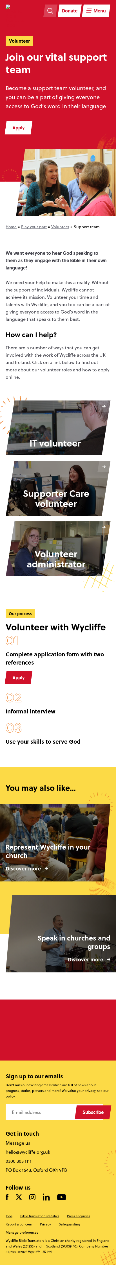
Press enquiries (78, 1216)
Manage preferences (22, 1232)
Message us (18, 1143)
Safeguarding (69, 1224)
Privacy (45, 1224)
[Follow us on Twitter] (19, 1197)
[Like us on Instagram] (32, 1197)
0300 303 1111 (19, 1161)
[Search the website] (50, 11)
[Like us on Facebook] (7, 1197)
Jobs (9, 1216)
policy (10, 1096)
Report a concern (19, 1224)
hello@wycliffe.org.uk (28, 1152)
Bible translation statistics (39, 1216)
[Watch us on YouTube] (61, 1197)
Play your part (34, 227)
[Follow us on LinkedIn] (46, 1197)
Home (11, 227)
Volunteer (60, 227)
